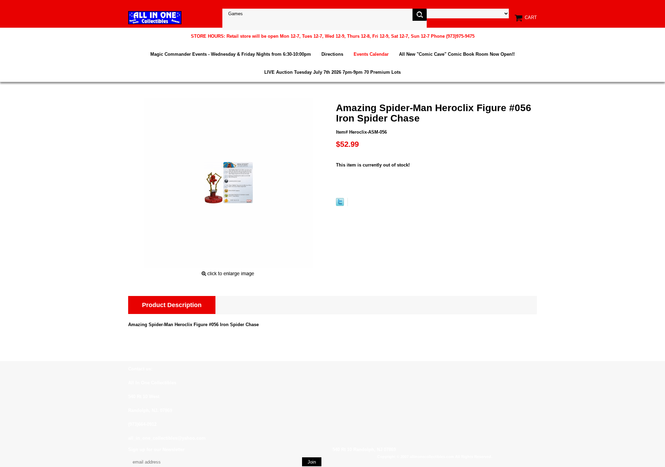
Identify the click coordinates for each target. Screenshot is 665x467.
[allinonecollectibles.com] (154, 17)
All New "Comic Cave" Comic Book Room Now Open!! (457, 54)
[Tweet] (340, 204)
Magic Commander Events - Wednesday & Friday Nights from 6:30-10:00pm (230, 54)
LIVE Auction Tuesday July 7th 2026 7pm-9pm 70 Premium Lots (332, 72)
